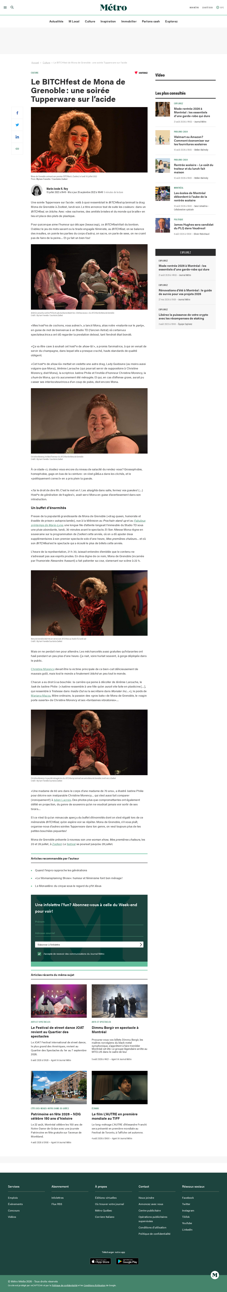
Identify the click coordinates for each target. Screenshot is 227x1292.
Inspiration (108, 21)
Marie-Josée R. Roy (57, 188)
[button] (4, 7)
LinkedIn (187, 1229)
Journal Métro (200, 121)
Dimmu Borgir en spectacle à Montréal (115, 1029)
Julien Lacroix (62, 800)
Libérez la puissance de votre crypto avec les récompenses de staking (183, 316)
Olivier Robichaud (201, 233)
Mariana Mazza (41, 695)
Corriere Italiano (104, 1217)
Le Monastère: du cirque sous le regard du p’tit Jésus (68, 886)
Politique (178, 219)
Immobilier (129, 21)
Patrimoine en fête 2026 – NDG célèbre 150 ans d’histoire (56, 1116)
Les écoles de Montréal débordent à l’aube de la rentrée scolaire (190, 196)
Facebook (188, 1198)
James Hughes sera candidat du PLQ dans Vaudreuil (193, 226)
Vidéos (12, 1217)
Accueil (35, 62)
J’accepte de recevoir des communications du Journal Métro (73, 953)
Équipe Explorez (185, 324)
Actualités (56, 21)
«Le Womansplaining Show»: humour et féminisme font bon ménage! (78, 878)
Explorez (171, 21)
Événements (15, 1204)
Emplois (13, 1198)
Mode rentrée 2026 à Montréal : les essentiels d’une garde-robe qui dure (192, 112)
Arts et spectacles (40, 1021)
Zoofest (56, 844)
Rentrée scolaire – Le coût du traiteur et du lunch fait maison (193, 168)
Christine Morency (42, 669)
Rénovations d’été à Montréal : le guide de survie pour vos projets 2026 (185, 292)
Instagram (188, 1210)
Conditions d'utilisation (95, 1285)
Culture (90, 21)
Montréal (179, 187)
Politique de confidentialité (154, 1234)
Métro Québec (103, 1210)
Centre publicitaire (150, 1210)
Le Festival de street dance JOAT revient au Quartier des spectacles (57, 1032)
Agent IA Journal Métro (61, 1060)
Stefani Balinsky (201, 149)
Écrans (95, 1108)
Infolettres (58, 1198)
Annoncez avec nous (151, 1204)
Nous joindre (146, 1198)
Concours (14, 1210)
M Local (74, 21)
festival (71, 844)
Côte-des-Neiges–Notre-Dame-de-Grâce (50, 1108)
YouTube (187, 1223)
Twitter (186, 1204)
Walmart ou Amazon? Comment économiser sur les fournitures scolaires (191, 140)
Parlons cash (151, 21)
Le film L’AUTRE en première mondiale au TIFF (115, 1116)
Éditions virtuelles (106, 1198)
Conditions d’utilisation (152, 1227)
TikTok (186, 1217)
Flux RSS (57, 1204)
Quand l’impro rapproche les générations (61, 870)
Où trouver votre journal (109, 1204)
